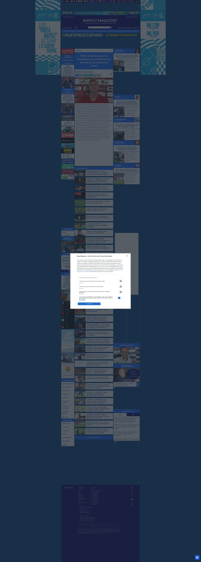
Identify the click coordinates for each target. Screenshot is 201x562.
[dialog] (100, 281)
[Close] (127, 256)
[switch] (120, 281)
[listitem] (100, 277)
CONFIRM (89, 303)
